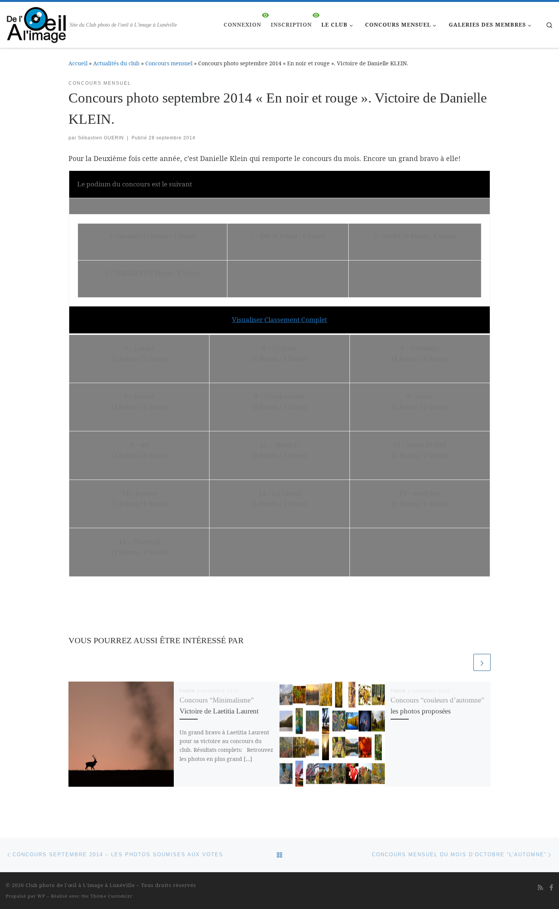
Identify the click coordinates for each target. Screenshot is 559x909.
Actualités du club (116, 63)
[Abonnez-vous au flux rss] (540, 887)
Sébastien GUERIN (101, 137)
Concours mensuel (168, 63)
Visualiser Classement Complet (279, 319)
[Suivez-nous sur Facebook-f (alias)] (551, 887)
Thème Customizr (111, 896)
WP (41, 896)
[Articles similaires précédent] (463, 662)
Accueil (77, 63)
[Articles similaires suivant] (482, 662)
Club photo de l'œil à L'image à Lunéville (80, 885)
